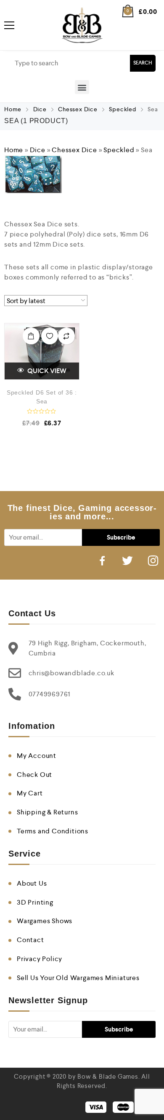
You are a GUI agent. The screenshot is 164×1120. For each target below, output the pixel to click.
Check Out (34, 774)
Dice (40, 109)
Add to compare (66, 336)
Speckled (122, 109)
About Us (32, 883)
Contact (30, 939)
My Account (36, 755)
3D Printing (35, 902)
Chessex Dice (78, 109)
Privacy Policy (39, 958)
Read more (31, 336)
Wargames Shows (44, 920)
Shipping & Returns (47, 812)
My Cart (30, 793)
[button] (82, 87)
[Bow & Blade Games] (82, 25)
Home (12, 109)
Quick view (46, 370)
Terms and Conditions (52, 831)
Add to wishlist (49, 336)
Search (142, 63)
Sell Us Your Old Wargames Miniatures (78, 977)
